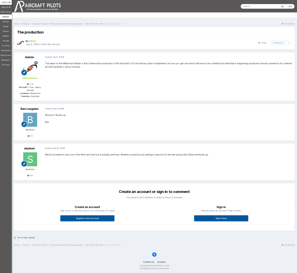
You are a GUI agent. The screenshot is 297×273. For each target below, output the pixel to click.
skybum (29, 148)
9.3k (31, 84)
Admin (29, 57)
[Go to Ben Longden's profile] (30, 120)
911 (31, 136)
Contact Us (148, 262)
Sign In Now (221, 218)
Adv (290, 6)
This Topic (270, 6)
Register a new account (87, 218)
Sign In (5, 2)
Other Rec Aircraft (50, 44)
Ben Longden (30, 108)
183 (31, 175)
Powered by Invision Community (154, 268)
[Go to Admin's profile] (20, 42)
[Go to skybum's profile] (30, 159)
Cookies (161, 262)
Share (263, 42)
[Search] (282, 6)
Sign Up (5, 7)
